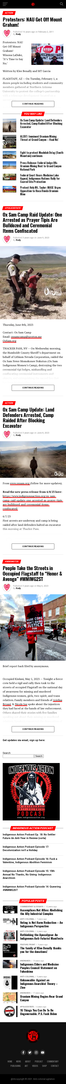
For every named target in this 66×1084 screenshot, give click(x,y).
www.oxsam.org (20, 483)
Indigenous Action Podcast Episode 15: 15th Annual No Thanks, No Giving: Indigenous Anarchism (29, 874)
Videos (35, 1065)
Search (6, 753)
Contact (55, 1065)
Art (26, 1065)
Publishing (15, 1065)
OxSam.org (9, 341)
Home (10, 1061)
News (18, 1061)
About (28, 1061)
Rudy (18, 34)
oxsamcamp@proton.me (26, 337)
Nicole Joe (21, 704)
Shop (44, 1065)
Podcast (39, 1061)
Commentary (52, 1061)
